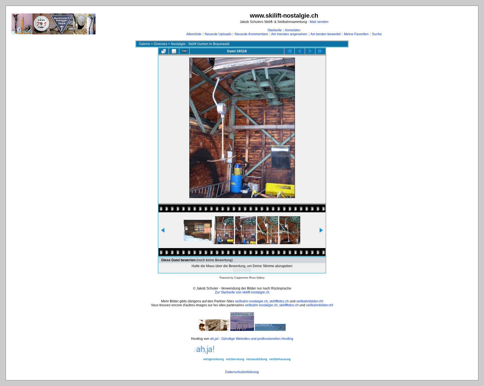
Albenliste (193, 34)
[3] (242, 270)
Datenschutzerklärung (242, 372)
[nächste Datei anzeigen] (310, 51)
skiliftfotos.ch (279, 301)
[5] (249, 270)
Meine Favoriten (356, 34)
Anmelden (293, 30)
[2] (238, 270)
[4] (246, 270)
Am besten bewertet (325, 34)
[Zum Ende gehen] (320, 51)
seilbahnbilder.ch (309, 301)
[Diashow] (184, 51)
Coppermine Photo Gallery (249, 277)
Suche (377, 34)
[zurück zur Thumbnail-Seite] (164, 51)
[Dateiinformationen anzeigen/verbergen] (174, 51)
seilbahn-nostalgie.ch (251, 301)
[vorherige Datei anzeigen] (300, 51)
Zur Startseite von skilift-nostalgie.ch (242, 292)
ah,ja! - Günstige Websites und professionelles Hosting (251, 339)
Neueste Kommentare (251, 34)
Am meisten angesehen (289, 34)
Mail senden (319, 22)
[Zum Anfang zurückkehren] (289, 51)
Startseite (274, 30)
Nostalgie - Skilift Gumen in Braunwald (200, 44)
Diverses (160, 44)
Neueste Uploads (218, 34)
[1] (235, 270)
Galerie (144, 44)
